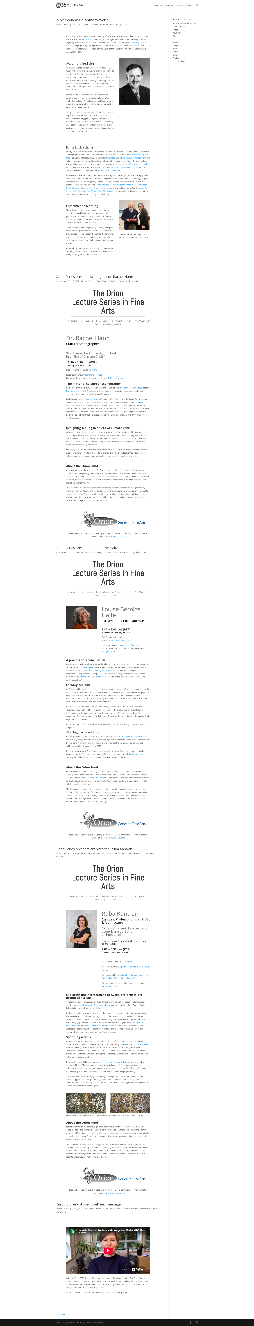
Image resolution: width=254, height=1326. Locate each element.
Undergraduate (132, 281)
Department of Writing (128, 645)
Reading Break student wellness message (88, 1204)
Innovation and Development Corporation (125, 167)
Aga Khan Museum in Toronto (117, 1062)
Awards (189, 5)
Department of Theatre (93, 375)
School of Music (123, 1208)
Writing (146, 552)
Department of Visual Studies (135, 1044)
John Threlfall (63, 24)
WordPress (100, 1322)
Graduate (92, 281)
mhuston (62, 281)
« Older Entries (62, 1314)
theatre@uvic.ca (117, 378)
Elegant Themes (74, 1322)
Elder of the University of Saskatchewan (132, 736)
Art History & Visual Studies (103, 24)
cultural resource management (132, 158)
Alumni (87, 24)
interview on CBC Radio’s (95, 676)
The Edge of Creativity (162, 5)
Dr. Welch (89, 39)
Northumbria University (76, 391)
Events (84, 281)
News (125, 24)
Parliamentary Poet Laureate (101, 670)
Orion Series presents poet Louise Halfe (87, 547)
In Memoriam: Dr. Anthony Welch (82, 20)
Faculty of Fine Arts (93, 476)
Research (177, 42)
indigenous (101, 552)
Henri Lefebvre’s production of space (100, 1025)
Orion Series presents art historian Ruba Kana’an (94, 849)
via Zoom (93, 370)
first (87, 670)
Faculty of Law (128, 975)
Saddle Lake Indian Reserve (84, 667)
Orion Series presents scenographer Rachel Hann (94, 276)
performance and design (131, 388)
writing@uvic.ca (108, 651)
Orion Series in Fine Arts (107, 281)
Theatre (121, 281)
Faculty (119, 24)
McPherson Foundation (109, 170)
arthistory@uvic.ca (110, 986)
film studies (110, 158)
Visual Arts (60, 856)
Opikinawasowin (137, 754)
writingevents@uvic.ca (120, 640)
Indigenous (177, 45)
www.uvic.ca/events (116, 536)
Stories (179, 5)
